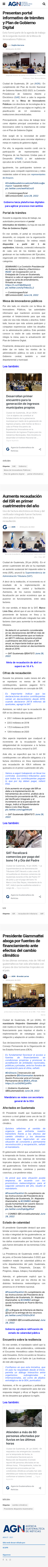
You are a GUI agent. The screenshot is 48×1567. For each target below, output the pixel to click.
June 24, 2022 (31, 295)
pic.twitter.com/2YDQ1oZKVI (20, 1315)
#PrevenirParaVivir (14, 1193)
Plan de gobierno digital (14, 474)
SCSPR (5, 1548)
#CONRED (26, 1201)
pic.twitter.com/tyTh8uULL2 (19, 287)
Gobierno (22, 466)
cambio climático (19, 1505)
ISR (13, 914)
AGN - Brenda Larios (20, 976)
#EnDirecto (11, 1072)
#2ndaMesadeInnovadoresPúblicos (23, 183)
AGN (37, 84)
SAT (42, 914)
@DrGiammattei (25, 1075)
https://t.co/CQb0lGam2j (18, 285)
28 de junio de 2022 (13, 49)
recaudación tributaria (27, 914)
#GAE (8, 271)
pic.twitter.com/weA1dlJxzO (19, 188)
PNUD (19, 158)
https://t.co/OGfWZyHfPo (18, 1083)
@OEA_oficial (30, 1080)
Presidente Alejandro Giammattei (18, 1509)
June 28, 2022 (31, 195)
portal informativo (35, 474)
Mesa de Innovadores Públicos (17, 470)
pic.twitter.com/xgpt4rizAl (18, 809)
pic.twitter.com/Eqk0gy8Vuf (19, 1209)
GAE (17, 97)
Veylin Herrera (17, 45)
